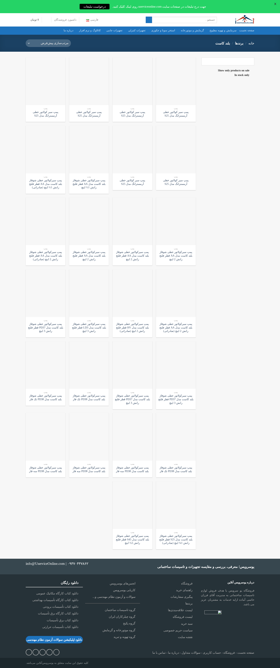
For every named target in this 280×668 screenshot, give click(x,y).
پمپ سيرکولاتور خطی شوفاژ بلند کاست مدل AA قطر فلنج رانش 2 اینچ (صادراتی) (45, 255)
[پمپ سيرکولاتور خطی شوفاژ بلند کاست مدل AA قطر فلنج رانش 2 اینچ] (176, 221)
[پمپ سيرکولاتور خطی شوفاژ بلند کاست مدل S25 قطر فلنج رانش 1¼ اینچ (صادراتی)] (176, 505)
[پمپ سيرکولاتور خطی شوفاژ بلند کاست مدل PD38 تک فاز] (89, 365)
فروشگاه (229, 652)
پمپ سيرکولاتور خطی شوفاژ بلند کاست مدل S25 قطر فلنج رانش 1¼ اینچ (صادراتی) (176, 539)
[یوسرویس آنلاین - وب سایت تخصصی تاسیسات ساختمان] (238, 20)
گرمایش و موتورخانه (192, 30)
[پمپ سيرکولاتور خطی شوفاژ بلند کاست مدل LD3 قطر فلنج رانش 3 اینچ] (89, 293)
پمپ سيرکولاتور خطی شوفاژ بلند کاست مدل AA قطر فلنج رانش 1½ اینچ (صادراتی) (45, 184)
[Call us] (42, 652)
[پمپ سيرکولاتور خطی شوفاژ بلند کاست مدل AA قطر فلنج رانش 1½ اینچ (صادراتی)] (46, 149)
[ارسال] (149, 20)
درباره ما (68, 30)
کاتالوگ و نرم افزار (90, 30)
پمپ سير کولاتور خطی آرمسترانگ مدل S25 (176, 113)
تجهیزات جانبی (114, 30)
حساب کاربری (212, 652)
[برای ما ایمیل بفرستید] (49, 652)
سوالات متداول (191, 652)
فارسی (94, 19)
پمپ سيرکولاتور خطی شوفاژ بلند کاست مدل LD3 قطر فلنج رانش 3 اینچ (89, 327)
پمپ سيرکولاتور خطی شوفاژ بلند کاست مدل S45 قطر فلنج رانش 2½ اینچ (132, 539)
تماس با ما (159, 652)
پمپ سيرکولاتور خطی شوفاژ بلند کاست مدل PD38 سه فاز (132, 469)
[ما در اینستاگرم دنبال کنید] (56, 652)
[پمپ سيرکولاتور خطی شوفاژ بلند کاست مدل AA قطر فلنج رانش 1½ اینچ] (89, 149)
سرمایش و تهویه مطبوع (223, 30)
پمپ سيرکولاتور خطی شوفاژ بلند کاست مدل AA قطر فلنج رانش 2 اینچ (175, 255)
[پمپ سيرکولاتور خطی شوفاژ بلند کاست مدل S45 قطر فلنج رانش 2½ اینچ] (132, 505)
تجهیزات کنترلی (137, 30)
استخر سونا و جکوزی (163, 30)
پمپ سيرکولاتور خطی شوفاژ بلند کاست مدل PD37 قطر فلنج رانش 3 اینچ (45, 327)
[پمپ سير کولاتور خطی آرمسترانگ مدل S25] (176, 81)
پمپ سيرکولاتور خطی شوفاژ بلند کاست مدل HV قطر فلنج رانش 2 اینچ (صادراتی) (132, 327)
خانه (251, 43)
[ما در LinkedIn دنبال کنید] (36, 652)
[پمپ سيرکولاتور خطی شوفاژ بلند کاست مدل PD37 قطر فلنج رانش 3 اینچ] (46, 293)
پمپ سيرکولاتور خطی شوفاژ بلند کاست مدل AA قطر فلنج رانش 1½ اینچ (89, 184)
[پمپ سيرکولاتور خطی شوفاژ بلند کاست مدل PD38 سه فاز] (132, 437)
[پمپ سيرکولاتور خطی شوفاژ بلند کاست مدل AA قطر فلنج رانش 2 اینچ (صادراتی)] (46, 221)
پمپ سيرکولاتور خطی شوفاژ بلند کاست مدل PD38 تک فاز (89, 397)
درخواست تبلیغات (94, 6)
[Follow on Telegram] (29, 652)
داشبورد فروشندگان (65, 19)
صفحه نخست (246, 30)
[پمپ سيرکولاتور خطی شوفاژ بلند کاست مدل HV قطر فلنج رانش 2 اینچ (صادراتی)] (132, 293)
